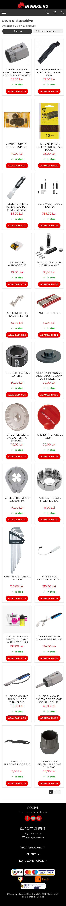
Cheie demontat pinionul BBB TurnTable (17, 699)
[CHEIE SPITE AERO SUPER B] (17, 356)
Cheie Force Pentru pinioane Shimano (49, 764)
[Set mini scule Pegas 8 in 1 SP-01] (17, 301)
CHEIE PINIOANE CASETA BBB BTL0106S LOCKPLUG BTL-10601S (17, 72)
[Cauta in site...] (62, 12)
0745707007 (35, 833)
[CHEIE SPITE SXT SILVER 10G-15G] (49, 479)
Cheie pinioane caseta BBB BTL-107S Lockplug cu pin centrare (49, 699)
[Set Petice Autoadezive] (17, 246)
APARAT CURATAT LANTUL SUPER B (16, 145)
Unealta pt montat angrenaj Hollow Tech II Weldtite (49, 375)
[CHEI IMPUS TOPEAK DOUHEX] (17, 550)
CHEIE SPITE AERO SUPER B (17, 374)
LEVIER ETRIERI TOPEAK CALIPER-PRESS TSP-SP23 (17, 206)
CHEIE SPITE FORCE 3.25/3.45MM (17, 499)
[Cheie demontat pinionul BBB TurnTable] (17, 679)
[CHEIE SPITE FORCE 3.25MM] (49, 417)
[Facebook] (27, 818)
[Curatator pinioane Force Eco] (17, 742)
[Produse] (4, 13)
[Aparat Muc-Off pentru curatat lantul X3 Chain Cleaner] (17, 619)
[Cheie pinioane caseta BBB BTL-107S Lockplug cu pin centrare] (49, 679)
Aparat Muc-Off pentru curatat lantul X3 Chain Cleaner (17, 639)
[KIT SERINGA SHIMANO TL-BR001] (49, 550)
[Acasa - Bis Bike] (33, 5)
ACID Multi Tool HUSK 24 (49, 205)
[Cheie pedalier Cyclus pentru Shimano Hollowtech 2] (17, 417)
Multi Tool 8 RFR (49, 313)
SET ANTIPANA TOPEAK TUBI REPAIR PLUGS (49, 146)
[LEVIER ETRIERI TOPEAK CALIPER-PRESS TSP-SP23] (17, 187)
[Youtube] (33, 818)
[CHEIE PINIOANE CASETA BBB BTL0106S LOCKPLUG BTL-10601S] (17, 53)
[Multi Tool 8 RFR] (49, 301)
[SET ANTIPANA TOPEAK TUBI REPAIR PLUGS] (49, 120)
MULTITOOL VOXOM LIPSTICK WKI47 (49, 264)
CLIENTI (31, 854)
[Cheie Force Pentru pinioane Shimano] (49, 742)
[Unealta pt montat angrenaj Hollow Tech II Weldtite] (49, 356)
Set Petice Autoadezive (17, 264)
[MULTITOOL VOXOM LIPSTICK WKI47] (49, 246)
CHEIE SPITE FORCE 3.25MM (49, 436)
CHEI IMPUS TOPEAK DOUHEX (17, 578)
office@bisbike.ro (35, 837)
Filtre (18, 31)
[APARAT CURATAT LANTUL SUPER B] (17, 120)
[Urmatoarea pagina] (59, 792)
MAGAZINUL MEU (32, 847)
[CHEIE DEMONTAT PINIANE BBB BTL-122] (49, 619)
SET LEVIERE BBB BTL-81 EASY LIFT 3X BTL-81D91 (49, 72)
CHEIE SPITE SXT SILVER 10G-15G (49, 499)
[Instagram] (39, 818)
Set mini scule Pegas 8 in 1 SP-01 (17, 314)
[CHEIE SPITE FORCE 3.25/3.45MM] (17, 479)
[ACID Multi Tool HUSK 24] (49, 187)
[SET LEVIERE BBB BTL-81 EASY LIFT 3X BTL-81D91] (49, 53)
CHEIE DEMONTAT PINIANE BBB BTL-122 (49, 638)
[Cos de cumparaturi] (55, 12)
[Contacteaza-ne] (47, 12)
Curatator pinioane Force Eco (17, 763)
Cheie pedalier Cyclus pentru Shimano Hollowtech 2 (17, 437)
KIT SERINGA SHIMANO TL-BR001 (49, 578)
